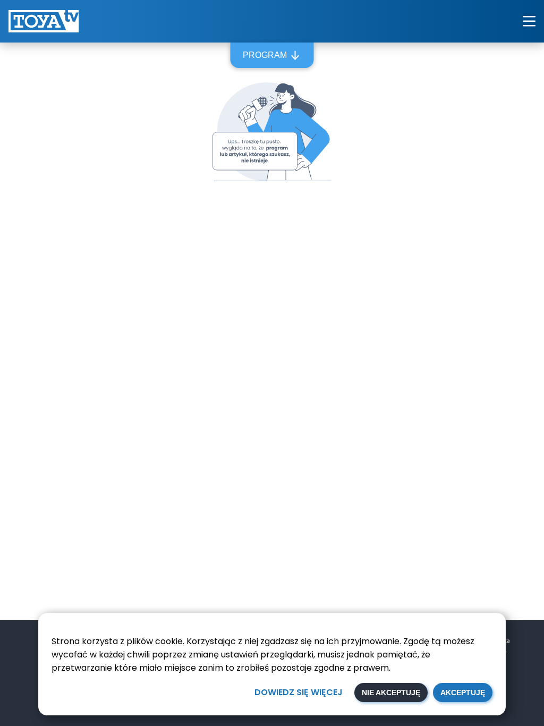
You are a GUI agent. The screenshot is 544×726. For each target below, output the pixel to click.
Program (265, 55)
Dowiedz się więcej (298, 692)
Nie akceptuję (391, 692)
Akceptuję (462, 692)
